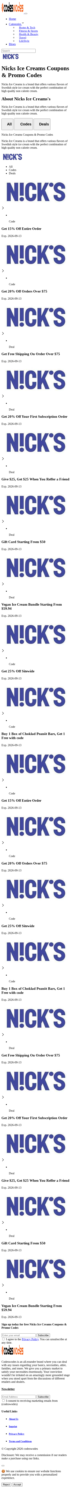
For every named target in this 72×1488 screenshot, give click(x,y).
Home (12, 18)
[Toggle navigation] (25, 13)
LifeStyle (24, 40)
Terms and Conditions (20, 1441)
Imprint (13, 1426)
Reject (6, 1484)
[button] (40, 23)
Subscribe (43, 1335)
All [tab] (11, 166)
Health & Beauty (28, 34)
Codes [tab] (12, 170)
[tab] (7, 124)
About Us (13, 1419)
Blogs (12, 44)
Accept (17, 1484)
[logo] (12, 12)
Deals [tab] (12, 173)
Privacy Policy (30, 1339)
